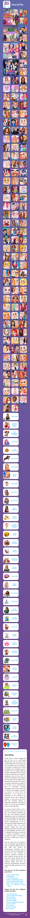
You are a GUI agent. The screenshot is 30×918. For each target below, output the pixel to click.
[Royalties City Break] (23, 71)
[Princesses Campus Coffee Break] (23, 240)
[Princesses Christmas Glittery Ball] (23, 231)
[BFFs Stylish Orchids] (15, 290)
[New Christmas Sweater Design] (23, 223)
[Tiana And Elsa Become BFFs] (6, 408)
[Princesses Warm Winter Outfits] (23, 298)
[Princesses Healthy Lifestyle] (23, 315)
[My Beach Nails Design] (23, 374)
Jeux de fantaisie (11, 899)
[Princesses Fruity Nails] (15, 341)
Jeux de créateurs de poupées (15, 902)
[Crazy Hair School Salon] (23, 80)
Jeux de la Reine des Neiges (20, 751)
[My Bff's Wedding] (15, 113)
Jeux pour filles (10, 751)
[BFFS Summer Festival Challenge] (6, 374)
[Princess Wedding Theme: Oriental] (23, 156)
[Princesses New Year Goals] (15, 231)
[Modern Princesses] (15, 80)
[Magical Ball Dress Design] (23, 105)
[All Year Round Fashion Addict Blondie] (23, 88)
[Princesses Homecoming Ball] (6, 113)
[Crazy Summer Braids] (15, 214)
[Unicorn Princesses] (15, 88)
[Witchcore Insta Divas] (6, 147)
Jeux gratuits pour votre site (11, 913)
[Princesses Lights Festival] (6, 349)
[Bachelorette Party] (6, 105)
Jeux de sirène (11, 897)
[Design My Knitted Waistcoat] (15, 265)
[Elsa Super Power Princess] (23, 399)
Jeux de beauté (11, 903)
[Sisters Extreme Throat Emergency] (6, 223)
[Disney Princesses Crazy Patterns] (23, 307)
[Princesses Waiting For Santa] (15, 198)
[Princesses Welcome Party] (15, 122)
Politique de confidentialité (15, 914)
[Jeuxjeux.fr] (5, 7)
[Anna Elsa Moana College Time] (15, 164)
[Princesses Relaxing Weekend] (23, 349)
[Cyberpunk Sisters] (15, 189)
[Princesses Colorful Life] (6, 298)
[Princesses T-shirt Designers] (15, 307)
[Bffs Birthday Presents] (23, 324)
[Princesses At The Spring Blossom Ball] (15, 139)
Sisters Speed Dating (13, 875)
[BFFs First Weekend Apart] (6, 256)
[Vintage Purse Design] (23, 273)
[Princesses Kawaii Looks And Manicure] (23, 189)
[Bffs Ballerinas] (6, 206)
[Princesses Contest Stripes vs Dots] (23, 290)
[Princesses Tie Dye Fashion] (6, 231)
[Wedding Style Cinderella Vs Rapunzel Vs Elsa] (6, 391)
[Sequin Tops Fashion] (15, 181)
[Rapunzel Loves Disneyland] (23, 391)
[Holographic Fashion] (23, 164)
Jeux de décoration (12, 894)
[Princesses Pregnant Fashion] (23, 172)
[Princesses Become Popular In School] (23, 265)
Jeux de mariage (11, 907)
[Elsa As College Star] (15, 383)
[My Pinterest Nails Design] (23, 366)
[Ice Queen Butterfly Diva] (15, 97)
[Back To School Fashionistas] (11, 34)
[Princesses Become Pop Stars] (23, 130)
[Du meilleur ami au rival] (15, 105)
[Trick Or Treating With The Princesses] (6, 240)
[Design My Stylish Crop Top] (6, 214)
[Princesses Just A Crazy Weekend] (15, 248)
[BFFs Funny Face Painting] (6, 282)
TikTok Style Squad (12, 878)
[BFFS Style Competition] (23, 139)
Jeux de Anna (10, 908)
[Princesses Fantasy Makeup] (15, 298)
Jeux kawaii (10, 905)
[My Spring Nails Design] (6, 198)
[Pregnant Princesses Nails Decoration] (6, 341)
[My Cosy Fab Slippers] (23, 256)
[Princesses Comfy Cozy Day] (15, 282)
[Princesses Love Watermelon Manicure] (23, 332)
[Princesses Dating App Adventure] (23, 214)
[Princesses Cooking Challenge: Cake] (15, 156)
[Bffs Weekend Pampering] (6, 366)
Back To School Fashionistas (15, 883)
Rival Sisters (10, 876)
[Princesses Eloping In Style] (23, 122)
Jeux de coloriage (12, 900)
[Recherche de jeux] (8, 7)
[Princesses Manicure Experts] (6, 164)
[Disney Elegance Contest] (23, 97)
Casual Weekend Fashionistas (15, 881)
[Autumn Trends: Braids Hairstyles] (15, 324)
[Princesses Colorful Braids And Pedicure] (6, 290)
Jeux (5, 751)
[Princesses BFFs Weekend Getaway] (23, 341)
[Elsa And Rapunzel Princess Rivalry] (11, 51)
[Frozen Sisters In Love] (23, 181)
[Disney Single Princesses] (15, 408)
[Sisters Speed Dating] (11, 67)
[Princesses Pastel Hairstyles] (15, 206)
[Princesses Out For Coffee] (6, 307)
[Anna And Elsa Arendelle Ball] (6, 189)
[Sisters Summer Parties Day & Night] (6, 156)
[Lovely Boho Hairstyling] (23, 357)
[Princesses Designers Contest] (6, 265)
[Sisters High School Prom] (6, 181)
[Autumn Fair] (23, 55)
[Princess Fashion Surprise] (6, 88)
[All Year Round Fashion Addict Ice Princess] (6, 80)
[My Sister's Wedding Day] (23, 113)
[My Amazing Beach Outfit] (6, 248)
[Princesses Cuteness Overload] (6, 399)
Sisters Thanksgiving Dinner (15, 879)
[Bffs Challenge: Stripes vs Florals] (15, 357)
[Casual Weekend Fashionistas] (11, 17)
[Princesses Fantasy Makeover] (15, 223)
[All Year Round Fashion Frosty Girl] (15, 147)
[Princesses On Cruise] (6, 273)
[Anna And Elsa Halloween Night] (15, 240)
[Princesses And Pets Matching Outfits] (6, 357)
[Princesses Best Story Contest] (6, 315)
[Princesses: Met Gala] (6, 97)
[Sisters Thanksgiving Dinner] (23, 21)
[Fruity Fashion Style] (6, 383)
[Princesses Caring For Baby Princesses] (23, 63)
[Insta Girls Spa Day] (6, 130)
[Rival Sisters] (23, 13)
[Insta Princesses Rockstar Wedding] (15, 130)
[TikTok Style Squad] (23, 29)
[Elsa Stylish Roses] (15, 391)
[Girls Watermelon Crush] (15, 374)
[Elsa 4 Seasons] (15, 366)
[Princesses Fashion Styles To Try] (23, 38)
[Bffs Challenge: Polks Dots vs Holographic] (6, 324)
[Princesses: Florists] (15, 256)
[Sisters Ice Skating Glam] (23, 147)
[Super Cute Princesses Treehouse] (15, 332)
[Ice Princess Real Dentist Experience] (15, 172)
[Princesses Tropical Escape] (23, 282)
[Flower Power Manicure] (15, 349)
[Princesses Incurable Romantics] (23, 248)
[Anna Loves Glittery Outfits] (23, 383)
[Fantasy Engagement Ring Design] (15, 273)
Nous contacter (21, 913)
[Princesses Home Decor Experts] (23, 198)
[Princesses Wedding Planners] (6, 139)
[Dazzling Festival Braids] (6, 122)
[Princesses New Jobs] (6, 332)
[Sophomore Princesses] (23, 46)
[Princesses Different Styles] (15, 315)
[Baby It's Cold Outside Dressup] (23, 206)
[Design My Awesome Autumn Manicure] (6, 172)
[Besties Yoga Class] (15, 399)
